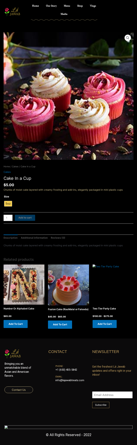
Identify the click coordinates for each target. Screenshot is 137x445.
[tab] (11, 238)
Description (11, 237)
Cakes (15, 166)
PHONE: (59, 366)
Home (35, 5)
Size (6, 196)
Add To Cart (16, 323)
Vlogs (93, 5)
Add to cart (25, 217)
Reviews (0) (58, 237)
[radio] (8, 203)
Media (64, 14)
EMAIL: (59, 376)
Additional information (34, 237)
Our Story (51, 5)
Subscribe (100, 404)
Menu (67, 5)
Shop (80, 5)
